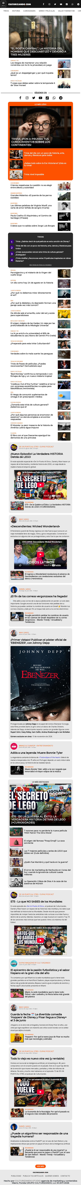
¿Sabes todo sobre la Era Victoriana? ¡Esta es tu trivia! (45, 164)
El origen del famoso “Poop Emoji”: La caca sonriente (44, 842)
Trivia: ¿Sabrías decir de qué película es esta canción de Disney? (43, 241)
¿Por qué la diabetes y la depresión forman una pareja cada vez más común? (33, 304)
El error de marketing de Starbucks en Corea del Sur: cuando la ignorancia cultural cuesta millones (47, 872)
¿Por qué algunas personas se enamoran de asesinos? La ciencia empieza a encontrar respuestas (32, 417)
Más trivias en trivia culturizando (40, 265)
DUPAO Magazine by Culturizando (34, 963)
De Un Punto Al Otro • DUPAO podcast (36, 446)
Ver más (40, 1166)
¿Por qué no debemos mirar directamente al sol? (31, 294)
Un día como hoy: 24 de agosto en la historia (32, 283)
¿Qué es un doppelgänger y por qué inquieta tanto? (32, 74)
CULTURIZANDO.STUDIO (28, 1181)
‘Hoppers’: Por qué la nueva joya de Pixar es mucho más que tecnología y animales (47, 1037)
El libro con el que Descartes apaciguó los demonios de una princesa (30, 436)
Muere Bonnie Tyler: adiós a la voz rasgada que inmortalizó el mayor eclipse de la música (45, 770)
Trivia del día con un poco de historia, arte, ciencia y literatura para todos (44, 154)
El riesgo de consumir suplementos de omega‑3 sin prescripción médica (29, 395)
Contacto (65, 1176)
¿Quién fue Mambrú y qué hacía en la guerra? (46, 862)
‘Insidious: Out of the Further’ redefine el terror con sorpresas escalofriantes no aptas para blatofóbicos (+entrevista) (33, 386)
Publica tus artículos (33, 1176)
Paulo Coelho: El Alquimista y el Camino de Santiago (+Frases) (31, 217)
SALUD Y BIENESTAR (66, 11)
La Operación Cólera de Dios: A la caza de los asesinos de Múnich (45, 882)
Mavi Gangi (24, 519)
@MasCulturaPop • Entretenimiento (36, 745)
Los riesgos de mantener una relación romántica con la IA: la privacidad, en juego (31, 64)
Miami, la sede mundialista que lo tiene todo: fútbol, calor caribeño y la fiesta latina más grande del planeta (47, 994)
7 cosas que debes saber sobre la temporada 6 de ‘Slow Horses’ (33, 84)
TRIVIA (6, 11)
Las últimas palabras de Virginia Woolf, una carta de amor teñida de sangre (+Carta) (31, 206)
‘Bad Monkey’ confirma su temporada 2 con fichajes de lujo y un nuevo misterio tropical (32, 375)
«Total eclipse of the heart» (49, 757)
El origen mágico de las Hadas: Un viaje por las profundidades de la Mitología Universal (33, 324)
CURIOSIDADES (29, 11)
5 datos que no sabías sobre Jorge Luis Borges (33, 226)
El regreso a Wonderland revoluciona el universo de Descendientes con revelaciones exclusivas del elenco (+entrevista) (47, 576)
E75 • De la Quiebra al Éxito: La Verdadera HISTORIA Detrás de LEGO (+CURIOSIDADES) (47, 505)
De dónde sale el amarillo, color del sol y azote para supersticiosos (33, 314)
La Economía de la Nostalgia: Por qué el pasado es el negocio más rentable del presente (47, 1112)
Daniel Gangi (25, 589)
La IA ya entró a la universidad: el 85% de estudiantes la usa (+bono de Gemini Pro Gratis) (33, 334)
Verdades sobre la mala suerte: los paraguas (32, 354)
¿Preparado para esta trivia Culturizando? (30, 343)
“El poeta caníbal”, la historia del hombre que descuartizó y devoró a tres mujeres (38, 51)
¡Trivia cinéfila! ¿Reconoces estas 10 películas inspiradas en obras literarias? (43, 259)
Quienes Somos (52, 1176)
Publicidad (16, 1176)
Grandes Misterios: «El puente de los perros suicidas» (31, 196)
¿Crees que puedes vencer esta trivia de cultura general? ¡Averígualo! (40, 253)
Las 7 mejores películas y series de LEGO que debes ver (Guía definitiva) (45, 852)
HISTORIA (16, 11)
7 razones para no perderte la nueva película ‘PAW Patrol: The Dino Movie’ (45, 832)
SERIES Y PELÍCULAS (47, 11)
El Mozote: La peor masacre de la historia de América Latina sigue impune (32, 426)
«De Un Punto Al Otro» (35, 906)
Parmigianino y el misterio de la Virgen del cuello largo (31, 273)
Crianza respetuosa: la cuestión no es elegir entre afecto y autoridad (31, 186)
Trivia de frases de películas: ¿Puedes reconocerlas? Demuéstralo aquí (28, 365)
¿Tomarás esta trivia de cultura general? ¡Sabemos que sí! (30, 406)
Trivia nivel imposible (34, 174)
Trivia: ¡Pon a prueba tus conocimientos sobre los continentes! (30, 142)
